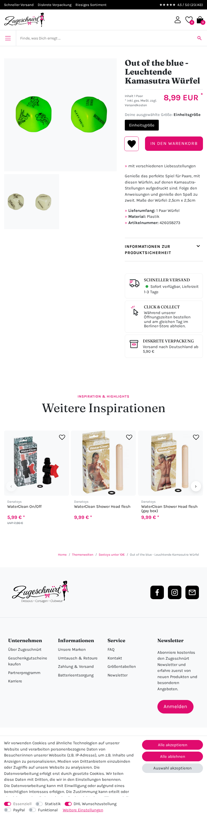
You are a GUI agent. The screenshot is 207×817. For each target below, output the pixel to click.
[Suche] (199, 38)
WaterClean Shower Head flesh (102, 506)
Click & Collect (162, 306)
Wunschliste (131, 143)
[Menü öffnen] (8, 38)
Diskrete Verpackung (168, 341)
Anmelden (175, 706)
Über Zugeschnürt (25, 649)
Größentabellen (122, 666)
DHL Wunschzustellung (95, 803)
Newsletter (117, 675)
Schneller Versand (167, 279)
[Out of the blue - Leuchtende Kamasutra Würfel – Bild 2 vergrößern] (31, 201)
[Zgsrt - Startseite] (41, 591)
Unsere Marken (72, 649)
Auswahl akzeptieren (172, 768)
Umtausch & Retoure (78, 658)
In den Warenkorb (174, 143)
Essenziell (22, 803)
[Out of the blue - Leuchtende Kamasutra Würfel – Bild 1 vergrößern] (60, 114)
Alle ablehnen (172, 756)
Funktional (48, 810)
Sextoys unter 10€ (112, 554)
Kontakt (115, 658)
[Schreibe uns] (192, 592)
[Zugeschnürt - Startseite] (24, 19)
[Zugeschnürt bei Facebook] (157, 592)
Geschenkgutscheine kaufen (27, 661)
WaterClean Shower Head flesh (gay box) (169, 508)
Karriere (15, 681)
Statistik (53, 803)
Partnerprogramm (24, 672)
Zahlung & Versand (76, 666)
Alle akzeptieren (172, 744)
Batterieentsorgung (76, 675)
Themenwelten (82, 554)
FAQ (111, 649)
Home (62, 554)
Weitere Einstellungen (83, 810)
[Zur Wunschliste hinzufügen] (62, 437)
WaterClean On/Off (24, 506)
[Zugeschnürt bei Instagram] (174, 592)
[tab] (164, 249)
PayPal (19, 810)
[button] (178, 20)
